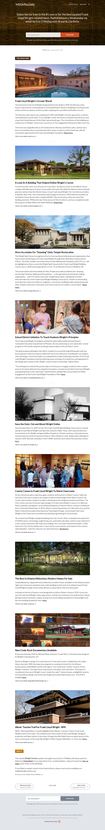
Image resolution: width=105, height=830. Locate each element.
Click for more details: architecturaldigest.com (28, 206)
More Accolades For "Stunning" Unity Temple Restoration (44, 252)
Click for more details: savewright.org (25, 444)
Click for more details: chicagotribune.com (27, 291)
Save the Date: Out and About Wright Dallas (37, 424)
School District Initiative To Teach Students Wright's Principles (47, 337)
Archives (83, 4)
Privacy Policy (54, 815)
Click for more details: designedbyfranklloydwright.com (31, 681)
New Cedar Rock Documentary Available (36, 650)
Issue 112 (52, 50)
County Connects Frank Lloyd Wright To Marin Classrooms (45, 491)
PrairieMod (28, 761)
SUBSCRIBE (70, 35)
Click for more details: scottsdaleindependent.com (29, 378)
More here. (68, 133)
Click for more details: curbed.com (24, 604)
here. (63, 374)
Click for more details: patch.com (24, 532)
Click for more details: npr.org (23, 742)
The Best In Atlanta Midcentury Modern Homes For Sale (43, 578)
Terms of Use (45, 815)
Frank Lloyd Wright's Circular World (33, 101)
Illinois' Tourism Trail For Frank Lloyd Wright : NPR (40, 727)
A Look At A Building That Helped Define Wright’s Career (44, 182)
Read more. (58, 202)
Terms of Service (69, 817)
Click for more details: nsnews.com (25, 136)
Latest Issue (73, 4)
